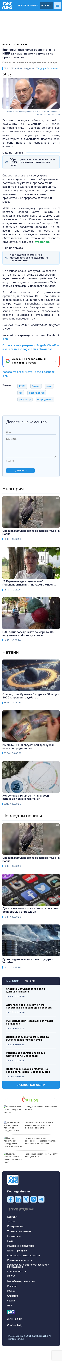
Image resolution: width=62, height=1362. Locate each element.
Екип (10, 1241)
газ (21, 392)
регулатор (25, 399)
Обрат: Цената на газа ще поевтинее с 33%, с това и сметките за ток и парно (33, 162)
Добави (20, 470)
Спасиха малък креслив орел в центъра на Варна (25, 990)
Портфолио (14, 1236)
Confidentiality (15, 1325)
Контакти (12, 1217)
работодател (37, 392)
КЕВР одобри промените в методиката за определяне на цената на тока (29, 257)
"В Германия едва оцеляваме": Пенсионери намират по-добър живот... (29, 583)
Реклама (12, 1286)
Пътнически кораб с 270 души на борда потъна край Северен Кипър (28, 1070)
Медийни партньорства (21, 1281)
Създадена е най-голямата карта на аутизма (41, 1108)
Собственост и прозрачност (23, 1255)
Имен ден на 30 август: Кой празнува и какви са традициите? (28, 746)
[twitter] (26, 1199)
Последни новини (28, 5)
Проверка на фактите (19, 1260)
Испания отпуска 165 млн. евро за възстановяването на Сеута (27, 1038)
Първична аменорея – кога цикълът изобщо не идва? (41, 1155)
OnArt (11, 1312)
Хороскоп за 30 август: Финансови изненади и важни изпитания (25, 797)
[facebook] (10, 1199)
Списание (12, 1296)
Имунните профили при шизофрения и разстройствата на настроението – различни (40, 1141)
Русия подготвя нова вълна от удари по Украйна (29, 1022)
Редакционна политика (20, 1246)
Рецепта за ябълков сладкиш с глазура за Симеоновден (25, 1054)
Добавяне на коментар (26, 422)
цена (49, 386)
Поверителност (16, 1226)
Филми (11, 1301)
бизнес (36, 386)
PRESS (11, 1276)
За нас (11, 1221)
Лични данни (14, 1319)
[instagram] (33, 1199)
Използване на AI (17, 1271)
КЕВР (22, 386)
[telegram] (41, 1199)
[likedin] (18, 1199)
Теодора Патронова (47, 68)
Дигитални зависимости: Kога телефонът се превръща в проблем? (29, 1006)
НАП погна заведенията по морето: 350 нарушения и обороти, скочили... (28, 633)
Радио (11, 1291)
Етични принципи (17, 1251)
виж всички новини (31, 1084)
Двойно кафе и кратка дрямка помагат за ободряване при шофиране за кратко (39, 1125)
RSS (9, 1305)
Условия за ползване (19, 1231)
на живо (46, 5)
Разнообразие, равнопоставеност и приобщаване (28, 1266)
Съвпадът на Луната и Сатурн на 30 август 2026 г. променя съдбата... (31, 696)
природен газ (45, 399)
